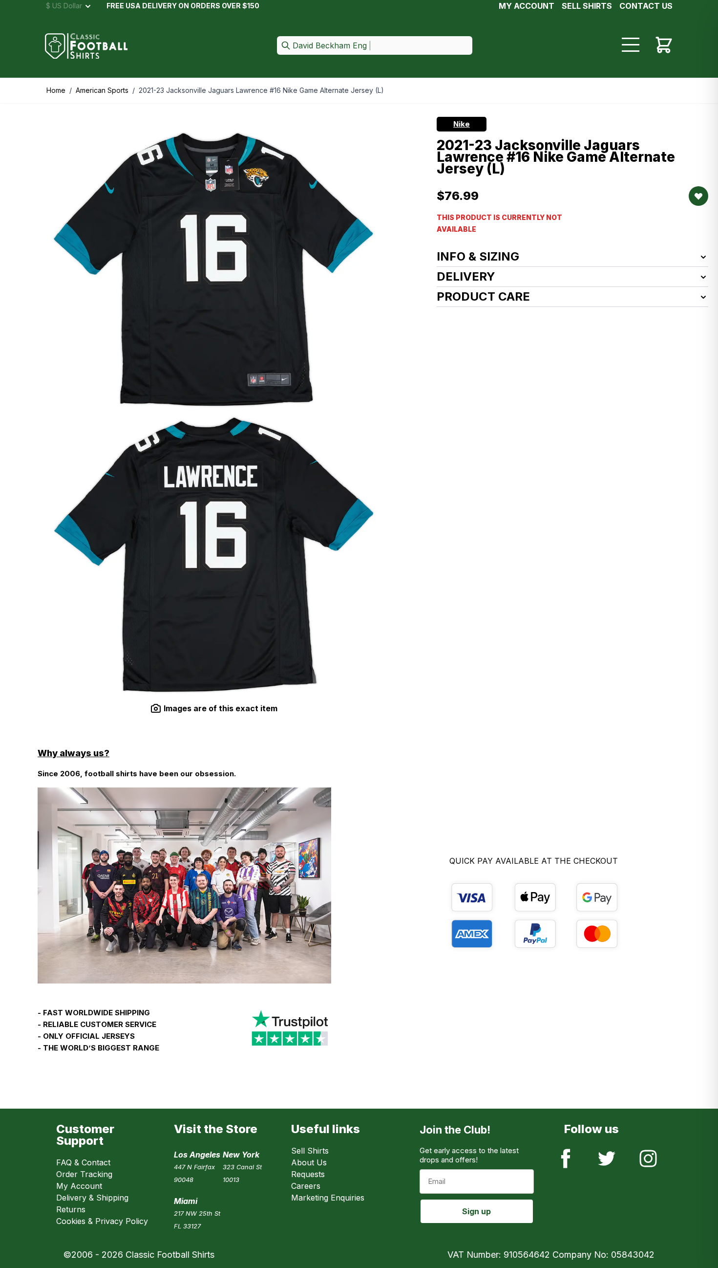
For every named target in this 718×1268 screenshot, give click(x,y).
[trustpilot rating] (289, 1034)
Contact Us (646, 6)
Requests (308, 1174)
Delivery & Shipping (92, 1197)
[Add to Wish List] (698, 196)
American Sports (102, 90)
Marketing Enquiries (327, 1197)
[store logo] (86, 46)
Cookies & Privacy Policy (102, 1221)
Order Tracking (84, 1174)
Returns (70, 1209)
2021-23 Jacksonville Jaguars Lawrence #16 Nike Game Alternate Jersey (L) (261, 90)
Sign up (476, 1211)
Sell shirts (587, 6)
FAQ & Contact (83, 1162)
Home (55, 90)
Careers (305, 1186)
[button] (374, 46)
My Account (526, 6)
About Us (309, 1162)
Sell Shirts (310, 1151)
